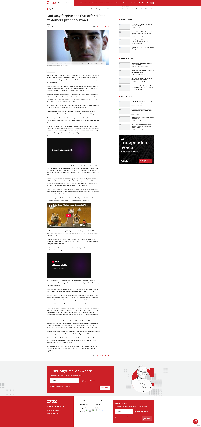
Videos (97, 404)
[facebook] (131, 2)
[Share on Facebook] (97, 26)
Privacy (48, 413)
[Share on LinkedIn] (100, 26)
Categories (99, 9)
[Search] (151, 9)
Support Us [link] (125, 9)
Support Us (83, 408)
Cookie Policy (55, 413)
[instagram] (142, 2)
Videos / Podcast (112, 9)
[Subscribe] (147, 2)
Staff (90, 9)
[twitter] (137, 2)
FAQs (97, 408)
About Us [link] (135, 9)
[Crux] (52, 2)
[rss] (145, 2)
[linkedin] (134, 2)
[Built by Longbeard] (198, 425)
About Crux (83, 401)
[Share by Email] (105, 26)
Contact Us (144, 9)
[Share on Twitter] (103, 26)
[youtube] (139, 2)
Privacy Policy (68, 386)
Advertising (84, 404)
